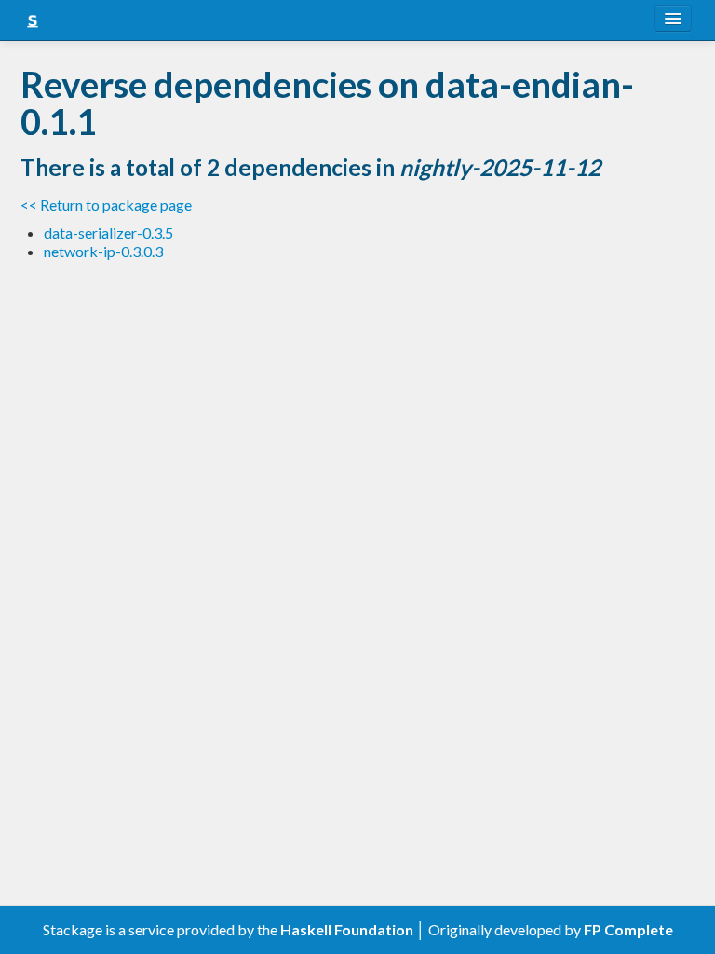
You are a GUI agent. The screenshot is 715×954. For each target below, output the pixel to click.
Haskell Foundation (346, 929)
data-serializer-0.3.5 (108, 232)
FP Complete (628, 929)
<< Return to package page (106, 204)
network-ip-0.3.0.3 (103, 251)
